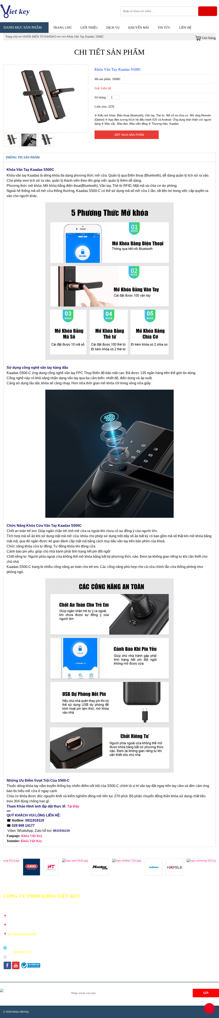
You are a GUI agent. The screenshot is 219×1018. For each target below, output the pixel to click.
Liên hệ (185, 27)
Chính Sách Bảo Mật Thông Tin (109, 918)
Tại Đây (73, 806)
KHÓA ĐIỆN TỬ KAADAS (39, 36)
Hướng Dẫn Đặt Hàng (102, 929)
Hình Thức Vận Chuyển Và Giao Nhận (112, 907)
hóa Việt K (31, 841)
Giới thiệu (89, 27)
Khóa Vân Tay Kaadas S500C (85, 36)
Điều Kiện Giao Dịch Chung (106, 901)
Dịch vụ (113, 27)
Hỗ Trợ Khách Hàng (102, 923)
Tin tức (164, 27)
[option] (45, 98)
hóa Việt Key (33, 836)
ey (40, 841)
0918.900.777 (22, 952)
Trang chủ (62, 27)
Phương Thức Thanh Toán (105, 912)
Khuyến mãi (138, 27)
